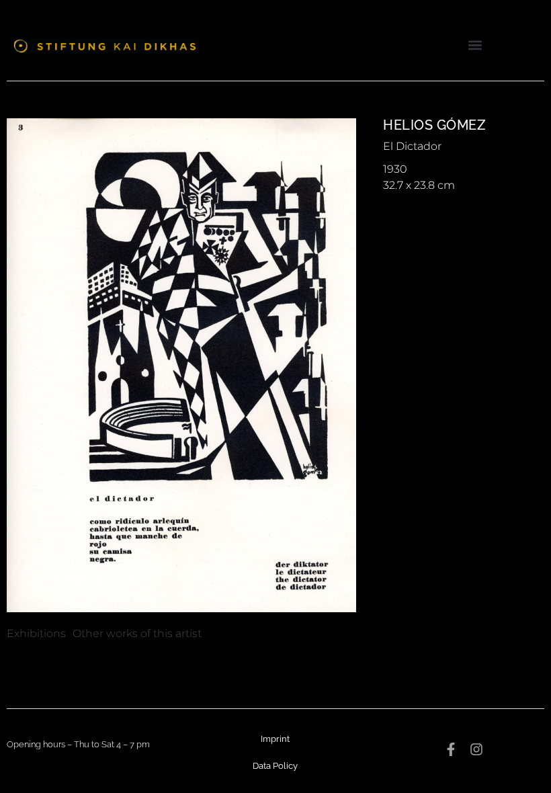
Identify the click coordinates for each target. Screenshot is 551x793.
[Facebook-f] (450, 749)
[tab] (36, 634)
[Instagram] (476, 749)
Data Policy (275, 766)
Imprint (275, 739)
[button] (475, 45)
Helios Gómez (434, 125)
